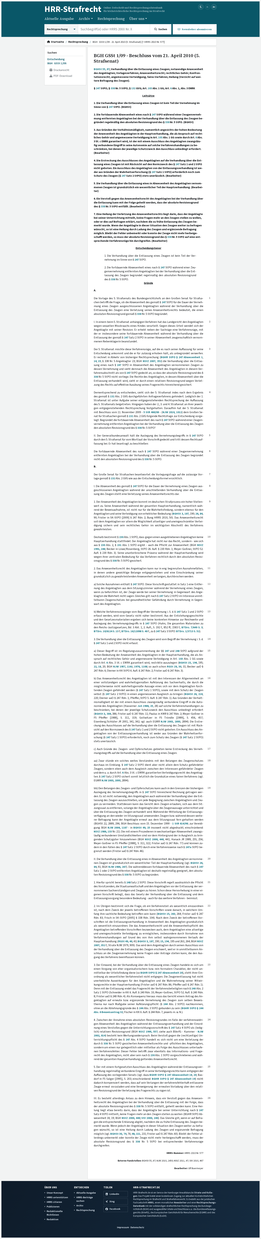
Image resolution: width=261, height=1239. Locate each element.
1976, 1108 (140, 667)
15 (99, 361)
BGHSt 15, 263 (166, 914)
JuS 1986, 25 (145, 706)
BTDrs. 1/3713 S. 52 (187, 631)
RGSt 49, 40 (125, 941)
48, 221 (136, 1134)
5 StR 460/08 (151, 412)
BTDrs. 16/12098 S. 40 (134, 631)
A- (207, 6)
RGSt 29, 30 (174, 667)
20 (195, 1075)
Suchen (52, 53)
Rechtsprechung (111, 19)
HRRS (151, 1202)
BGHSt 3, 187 (181, 514)
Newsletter (180, 1202)
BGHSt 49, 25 (141, 828)
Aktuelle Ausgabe (59, 19)
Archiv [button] (84, 19)
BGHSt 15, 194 (188, 663)
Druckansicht (60, 70)
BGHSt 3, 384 (103, 714)
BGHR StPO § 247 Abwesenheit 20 (161, 973)
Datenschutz (137, 1227)
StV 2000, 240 (149, 1118)
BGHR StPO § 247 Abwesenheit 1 (182, 357)
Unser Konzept (55, 1193)
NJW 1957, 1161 (123, 667)
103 (150, 88)
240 (193, 988)
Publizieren (53, 1206)
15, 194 (164, 941)
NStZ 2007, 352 (152, 361)
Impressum (123, 1227)
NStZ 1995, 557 (148, 1032)
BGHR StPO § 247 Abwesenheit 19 (173, 1079)
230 (121, 537)
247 (98, 88)
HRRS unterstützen (57, 1197)
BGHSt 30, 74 (118, 1134)
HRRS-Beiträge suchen (84, 1199)
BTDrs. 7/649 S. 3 (192, 627)
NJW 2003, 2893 (170, 722)
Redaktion (52, 1219)
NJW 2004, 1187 (117, 828)
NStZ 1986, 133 (103, 832)
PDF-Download (62, 76)
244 (165, 1004)
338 (113, 88)
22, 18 (97, 667)
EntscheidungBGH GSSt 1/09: (57, 61)
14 (95, 361)
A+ (214, 6)
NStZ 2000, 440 (154, 839)
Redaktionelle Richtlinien (55, 1213)
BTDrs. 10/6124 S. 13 (106, 631)
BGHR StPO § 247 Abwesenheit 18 (170, 1075)
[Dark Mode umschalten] (201, 7)
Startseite (57, 42)
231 (119, 545)
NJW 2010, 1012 (172, 412)
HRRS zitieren (54, 1202)
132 (133, 88)
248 (177, 651)
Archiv (79, 1205)
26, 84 (199, 514)
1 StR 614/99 (180, 824)
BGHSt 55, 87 (102, 69)
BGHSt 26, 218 (194, 694)
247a (188, 847)
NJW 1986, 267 (117, 867)
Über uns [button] (136, 19)
